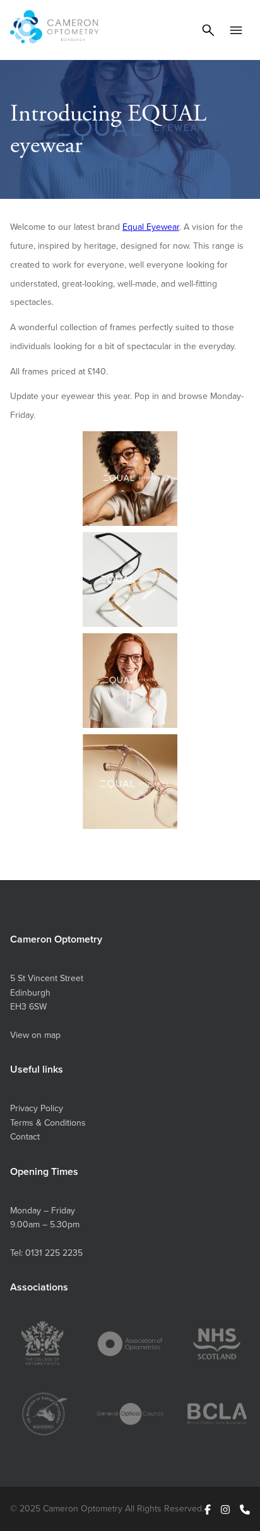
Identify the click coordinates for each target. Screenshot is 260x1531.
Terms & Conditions (48, 1122)
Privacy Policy (36, 1108)
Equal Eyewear (150, 226)
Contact (25, 1136)
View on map (35, 1034)
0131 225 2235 (54, 1252)
